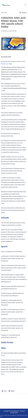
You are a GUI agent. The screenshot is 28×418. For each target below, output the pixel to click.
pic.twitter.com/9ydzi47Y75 (12, 86)
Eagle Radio (15, 412)
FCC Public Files (6, 415)
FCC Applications (13, 415)
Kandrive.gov (5, 64)
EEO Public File (20, 415)
